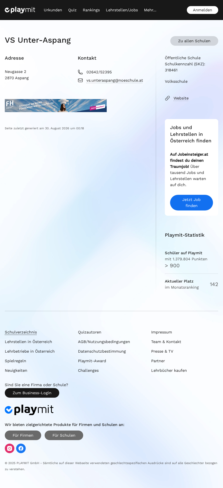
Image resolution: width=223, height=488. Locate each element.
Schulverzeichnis (21, 332)
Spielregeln (15, 360)
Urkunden (53, 10)
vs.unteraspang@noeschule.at (114, 80)
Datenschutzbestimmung (102, 351)
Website (181, 98)
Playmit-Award (92, 360)
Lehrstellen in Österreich (28, 341)
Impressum (161, 332)
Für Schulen (63, 435)
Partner (158, 360)
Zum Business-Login (32, 392)
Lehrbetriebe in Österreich (30, 351)
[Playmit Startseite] (20, 10)
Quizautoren (89, 332)
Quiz (72, 10)
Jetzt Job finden (191, 202)
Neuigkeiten (16, 370)
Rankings (91, 10)
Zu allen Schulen (194, 41)
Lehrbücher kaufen (169, 370)
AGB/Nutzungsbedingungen (104, 341)
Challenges (88, 370)
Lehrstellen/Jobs (122, 10)
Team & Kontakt (166, 341)
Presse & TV (162, 351)
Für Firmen (23, 435)
